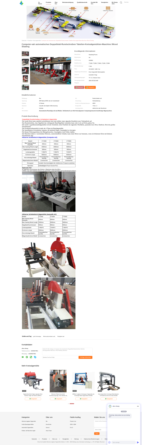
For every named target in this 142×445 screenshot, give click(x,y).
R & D (71, 427)
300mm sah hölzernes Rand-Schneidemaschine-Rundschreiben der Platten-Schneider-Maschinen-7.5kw (108, 394)
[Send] (138, 442)
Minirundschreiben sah (49, 336)
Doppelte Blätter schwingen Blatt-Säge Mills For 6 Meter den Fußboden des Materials (33, 394)
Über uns (56, 3)
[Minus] (138, 406)
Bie (46, 421)
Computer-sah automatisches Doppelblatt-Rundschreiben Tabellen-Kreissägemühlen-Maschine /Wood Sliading (67, 40)
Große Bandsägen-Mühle (28, 424)
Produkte (48, 2)
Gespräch (80, 87)
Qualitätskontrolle (82, 2)
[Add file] (109, 442)
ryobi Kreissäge (37, 336)
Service (47, 427)
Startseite (34, 439)
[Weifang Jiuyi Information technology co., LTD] (21, 3)
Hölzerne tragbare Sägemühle (29, 421)
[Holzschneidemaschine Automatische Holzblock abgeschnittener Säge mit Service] (83, 381)
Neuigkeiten (104, 2)
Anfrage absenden (85, 357)
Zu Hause (40, 3)
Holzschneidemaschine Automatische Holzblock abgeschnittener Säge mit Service (83, 394)
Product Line (73, 421)
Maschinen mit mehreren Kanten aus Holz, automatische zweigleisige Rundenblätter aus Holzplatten (58, 394)
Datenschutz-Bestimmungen (91, 439)
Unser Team (49, 430)
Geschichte (48, 424)
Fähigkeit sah (60, 336)
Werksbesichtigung (67, 2)
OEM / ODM (73, 424)
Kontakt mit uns (94, 3)
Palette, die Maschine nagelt (28, 430)
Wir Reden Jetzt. (115, 3)
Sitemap (76, 439)
